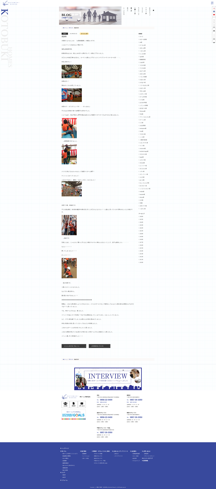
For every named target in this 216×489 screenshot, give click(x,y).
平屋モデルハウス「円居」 (100, 460)
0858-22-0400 (106, 400)
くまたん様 (143, 51)
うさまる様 (143, 65)
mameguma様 (143, 128)
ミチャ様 (142, 171)
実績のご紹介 (131, 8)
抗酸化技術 (65, 467)
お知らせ (116, 453)
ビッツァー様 (143, 165)
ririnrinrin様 (143, 148)
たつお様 (142, 99)
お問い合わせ (146, 451)
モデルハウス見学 (214, 22)
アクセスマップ (136, 460)
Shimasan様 (142, 111)
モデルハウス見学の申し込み (100, 463)
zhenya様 (142, 197)
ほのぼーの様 (143, 108)
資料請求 (214, 41)
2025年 (141, 219)
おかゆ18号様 (143, 102)
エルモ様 (142, 177)
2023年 (141, 225)
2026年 (141, 216)
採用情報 (145, 460)
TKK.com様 (143, 91)
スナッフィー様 (144, 174)
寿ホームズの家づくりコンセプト (70, 453)
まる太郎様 (143, 125)
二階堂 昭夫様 (143, 140)
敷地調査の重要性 (67, 456)
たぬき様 (142, 62)
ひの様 (141, 200)
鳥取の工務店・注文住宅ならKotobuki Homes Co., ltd (107, 487)
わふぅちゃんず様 (144, 183)
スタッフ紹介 (146, 9)
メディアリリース (118, 456)
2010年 (141, 262)
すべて (141, 36)
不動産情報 (214, 29)
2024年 (141, 222)
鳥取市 (64, 474)
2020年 (141, 233)
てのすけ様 (143, 134)
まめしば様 (143, 48)
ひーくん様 (143, 119)
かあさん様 (143, 79)
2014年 (141, 251)
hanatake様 (142, 194)
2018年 (141, 239)
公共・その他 (85, 458)
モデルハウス (138, 11)
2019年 (141, 236)
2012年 (141, 256)
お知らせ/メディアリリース (120, 451)
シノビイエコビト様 (145, 188)
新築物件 (84, 453)
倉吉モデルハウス (98, 458)
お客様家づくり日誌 (135, 9)
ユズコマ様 (143, 160)
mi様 (141, 42)
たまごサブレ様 (144, 142)
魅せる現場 (65, 470)
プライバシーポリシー (149, 456)
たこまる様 (143, 53)
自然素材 (65, 460)
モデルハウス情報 (98, 453)
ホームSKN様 (143, 96)
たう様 (141, 122)
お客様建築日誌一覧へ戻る (97, 346)
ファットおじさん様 (145, 117)
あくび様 (142, 180)
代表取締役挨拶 (136, 453)
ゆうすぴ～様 (143, 185)
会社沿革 (135, 458)
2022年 (141, 228)
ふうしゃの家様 (144, 105)
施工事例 (83, 451)
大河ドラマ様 (143, 206)
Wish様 (141, 114)
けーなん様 (143, 45)
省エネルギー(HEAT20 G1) (69, 465)
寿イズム (127, 9)
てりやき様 (143, 68)
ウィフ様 (142, 145)
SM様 (141, 203)
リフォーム (142, 9)
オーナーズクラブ (149, 11)
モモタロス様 (143, 154)
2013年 (141, 253)
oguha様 (142, 56)
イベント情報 (214, 35)
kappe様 (142, 157)
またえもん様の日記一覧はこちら (71, 346)
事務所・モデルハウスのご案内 (101, 451)
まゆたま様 (143, 74)
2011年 (141, 259)
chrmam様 (142, 162)
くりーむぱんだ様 (144, 85)
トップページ (124, 10)
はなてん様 (143, 71)
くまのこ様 (143, 208)
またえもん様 (143, 168)
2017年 (141, 242)
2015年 (141, 248)
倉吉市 (64, 477)
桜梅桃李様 (143, 59)
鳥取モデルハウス (98, 456)
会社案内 (134, 451)
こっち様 (142, 137)
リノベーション (86, 456)
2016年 (141, 245)
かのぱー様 (143, 82)
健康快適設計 (66, 463)
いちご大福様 (143, 76)
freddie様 (142, 191)
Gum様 (141, 131)
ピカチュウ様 (143, 94)
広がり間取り (66, 458)
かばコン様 (143, 88)
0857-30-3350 (136, 400)
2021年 (141, 231)
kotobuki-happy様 (144, 151)
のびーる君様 (143, 39)
